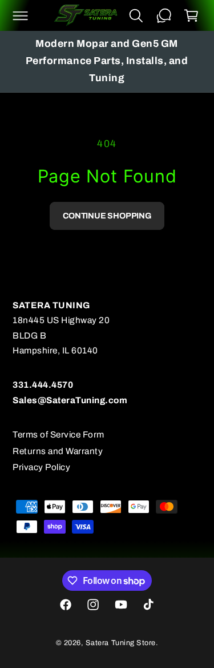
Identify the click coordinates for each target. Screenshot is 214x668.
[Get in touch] (163, 15)
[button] (20, 15)
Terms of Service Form (58, 434)
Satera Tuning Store (121, 643)
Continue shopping (107, 215)
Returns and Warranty (58, 451)
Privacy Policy (41, 467)
